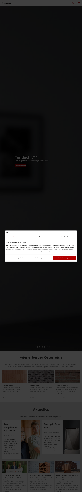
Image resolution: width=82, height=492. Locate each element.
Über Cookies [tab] (65, 237)
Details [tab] (41, 237)
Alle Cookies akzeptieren (64, 258)
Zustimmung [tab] (17, 237)
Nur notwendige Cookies (18, 258)
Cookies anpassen (40, 258)
